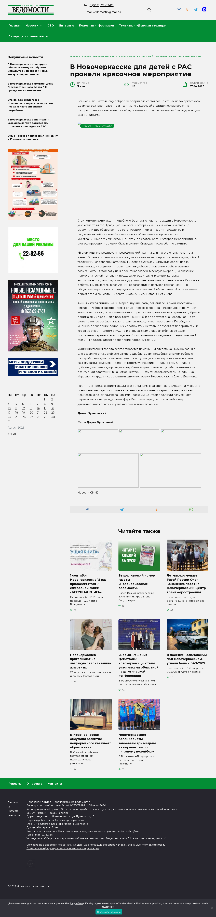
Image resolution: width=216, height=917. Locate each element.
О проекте (34, 783)
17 (9, 412)
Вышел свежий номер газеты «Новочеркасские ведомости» (136, 582)
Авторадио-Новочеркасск (28, 36)
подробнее (77, 903)
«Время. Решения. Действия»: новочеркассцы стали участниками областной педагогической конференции (138, 665)
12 (23, 408)
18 (16, 412)
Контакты (54, 783)
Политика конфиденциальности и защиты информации (62, 848)
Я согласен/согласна (108, 912)
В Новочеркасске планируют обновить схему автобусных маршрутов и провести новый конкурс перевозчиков (28, 69)
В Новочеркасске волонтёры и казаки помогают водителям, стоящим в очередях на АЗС (28, 123)
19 (23, 412)
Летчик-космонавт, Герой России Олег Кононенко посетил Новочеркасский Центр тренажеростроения (186, 584)
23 (53, 412)
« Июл (12, 433)
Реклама (14, 783)
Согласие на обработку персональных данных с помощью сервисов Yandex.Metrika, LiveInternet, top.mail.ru (96, 844)
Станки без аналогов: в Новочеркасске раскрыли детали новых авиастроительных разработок (30, 105)
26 (23, 417)
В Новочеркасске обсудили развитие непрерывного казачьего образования (91, 741)
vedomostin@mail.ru (107, 12)
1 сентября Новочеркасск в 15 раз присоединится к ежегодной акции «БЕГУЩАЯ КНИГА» (88, 584)
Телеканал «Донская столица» (142, 25)
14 (38, 408)
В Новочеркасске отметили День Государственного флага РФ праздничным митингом (30, 87)
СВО (50, 25)
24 (9, 417)
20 (31, 412)
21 (38, 412)
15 (45, 408)
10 (9, 408)
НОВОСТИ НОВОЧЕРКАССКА (97, 126)
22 (45, 412)
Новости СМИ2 (88, 492)
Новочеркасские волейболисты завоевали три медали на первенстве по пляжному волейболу (137, 743)
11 (16, 408)
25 (16, 417)
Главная (14, 25)
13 (31, 408)
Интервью (66, 25)
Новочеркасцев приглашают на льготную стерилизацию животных (90, 661)
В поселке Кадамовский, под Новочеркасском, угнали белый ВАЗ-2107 (187, 659)
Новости (32, 25)
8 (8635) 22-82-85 (102, 5)
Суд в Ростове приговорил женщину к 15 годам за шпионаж (33, 137)
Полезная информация (96, 25)
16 (52, 408)
